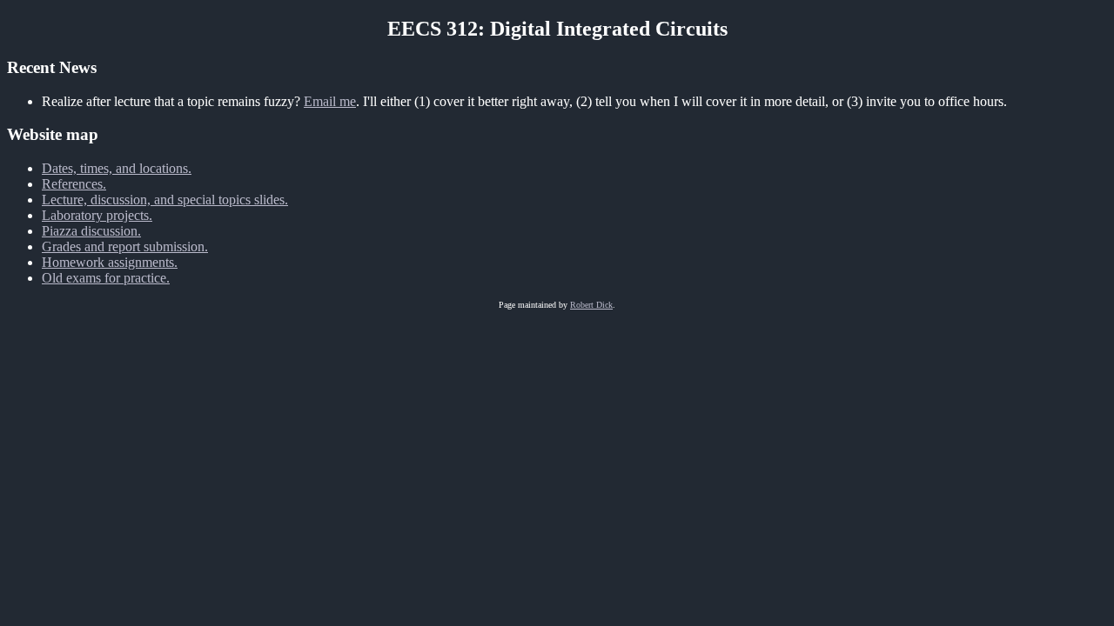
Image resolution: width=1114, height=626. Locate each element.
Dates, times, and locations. (116, 168)
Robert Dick (591, 305)
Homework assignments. (110, 262)
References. (74, 183)
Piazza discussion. (91, 230)
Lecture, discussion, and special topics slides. (165, 199)
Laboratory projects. (97, 215)
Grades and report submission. (125, 246)
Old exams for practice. (106, 277)
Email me (330, 101)
